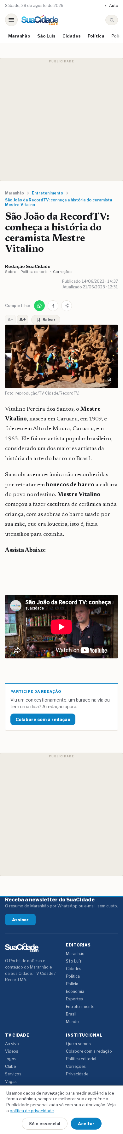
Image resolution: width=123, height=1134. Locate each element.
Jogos (10, 1058)
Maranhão (19, 35)
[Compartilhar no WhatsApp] (39, 305)
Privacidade (77, 1074)
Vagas (11, 1081)
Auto (111, 5)
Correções (63, 271)
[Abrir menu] (11, 20)
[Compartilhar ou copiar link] (66, 305)
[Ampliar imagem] (109, 379)
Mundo (72, 1021)
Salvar (49, 319)
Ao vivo (12, 1043)
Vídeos (11, 1051)
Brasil (71, 1014)
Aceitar (86, 1123)
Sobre (10, 271)
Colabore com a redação (42, 719)
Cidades (71, 35)
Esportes (74, 999)
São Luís (46, 35)
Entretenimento (80, 1006)
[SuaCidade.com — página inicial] (39, 20)
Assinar (20, 919)
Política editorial (34, 271)
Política (96, 35)
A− (10, 319)
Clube (10, 1066)
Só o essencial (44, 1123)
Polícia (72, 983)
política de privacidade (32, 1110)
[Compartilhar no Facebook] (53, 305)
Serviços (13, 1074)
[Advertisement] (61, 119)
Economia (75, 991)
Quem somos (78, 1043)
